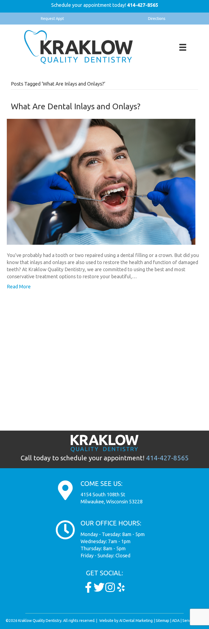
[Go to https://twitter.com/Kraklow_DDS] (99, 587)
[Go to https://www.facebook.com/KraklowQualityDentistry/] (88, 587)
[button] (52, 19)
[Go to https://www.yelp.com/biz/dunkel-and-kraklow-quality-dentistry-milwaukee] (120, 587)
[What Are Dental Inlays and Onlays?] (101, 181)
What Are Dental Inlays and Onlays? (75, 106)
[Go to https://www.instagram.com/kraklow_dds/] (109, 587)
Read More (19, 286)
